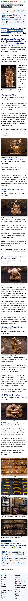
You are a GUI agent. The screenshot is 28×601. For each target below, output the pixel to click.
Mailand (5, 586)
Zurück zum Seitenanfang (7, 569)
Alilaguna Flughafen (20, 587)
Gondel (9, 22)
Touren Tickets (6, 590)
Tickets (9, 19)
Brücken (14, 22)
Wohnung (23, 15)
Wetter (19, 17)
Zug (18, 593)
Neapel (21, 11)
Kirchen (22, 19)
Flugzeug (19, 591)
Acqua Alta (19, 599)
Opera (3, 594)
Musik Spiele (13, 34)
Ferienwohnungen (21, 581)
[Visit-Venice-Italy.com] (24, 2)
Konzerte (16, 15)
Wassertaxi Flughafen (21, 585)
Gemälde (12, 28)
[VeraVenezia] (26, 2)
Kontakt (4, 575)
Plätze (6, 24)
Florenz (11, 11)
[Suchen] (20, 2)
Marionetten (19, 34)
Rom (16, 11)
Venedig (4, 577)
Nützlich (7, 17)
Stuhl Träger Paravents (16, 32)
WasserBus (19, 583)
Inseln (4, 22)
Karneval (13, 17)
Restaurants (19, 579)
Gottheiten (18, 28)
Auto (17, 595)
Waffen (7, 28)
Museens (18, 575)
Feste (20, 22)
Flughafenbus (19, 589)
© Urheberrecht (4, 588)
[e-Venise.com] (22, 2)
